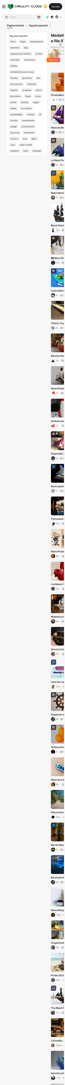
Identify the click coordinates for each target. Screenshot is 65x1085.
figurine (14, 90)
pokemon (14, 47)
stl (40, 114)
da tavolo (14, 132)
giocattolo (27, 78)
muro (25, 150)
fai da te (14, 138)
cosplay (30, 114)
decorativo (15, 96)
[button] (58, 17)
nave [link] (9, 28)
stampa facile (36, 41)
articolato (15, 59)
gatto (34, 138)
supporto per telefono (20, 53)
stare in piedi (26, 144)
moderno (14, 150)
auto (25, 138)
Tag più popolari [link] (38, 25)
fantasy (14, 78)
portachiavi (29, 59)
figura (28, 96)
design (13, 126)
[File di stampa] (52, 17)
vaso (12, 144)
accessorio (26, 108)
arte (38, 78)
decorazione (16, 84)
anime (13, 102)
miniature (31, 84)
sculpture (26, 90)
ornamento (29, 132)
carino (39, 90)
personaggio (16, 114)
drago (22, 41)
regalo (36, 102)
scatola (14, 120)
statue (13, 108)
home (38, 96)
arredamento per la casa (22, 72)
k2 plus (39, 53)
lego (26, 47)
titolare (13, 66)
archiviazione (27, 126)
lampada (37, 150)
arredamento (28, 120)
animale (24, 102)
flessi (12, 41)
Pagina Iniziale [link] (15, 25)
